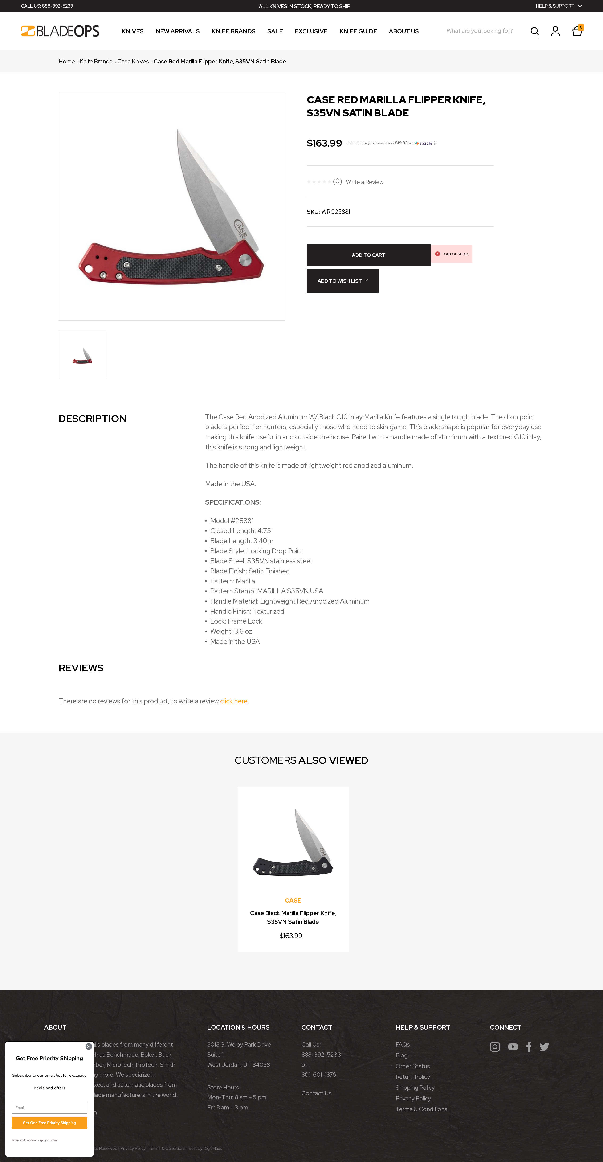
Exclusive (311, 32)
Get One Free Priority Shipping (49, 1122)
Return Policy (413, 1077)
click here (233, 701)
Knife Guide (358, 32)
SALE (275, 32)
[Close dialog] (88, 1046)
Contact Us (317, 1093)
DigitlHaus (212, 1148)
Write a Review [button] (364, 182)
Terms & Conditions (421, 1109)
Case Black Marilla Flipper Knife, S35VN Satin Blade (293, 917)
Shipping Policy (415, 1088)
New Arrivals (178, 32)
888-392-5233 (57, 6)
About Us (404, 32)
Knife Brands (234, 32)
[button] (391, 143)
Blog (402, 1055)
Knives (133, 32)
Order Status (413, 1066)
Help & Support (555, 6)
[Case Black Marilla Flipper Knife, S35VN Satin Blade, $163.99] (293, 842)
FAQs (403, 1044)
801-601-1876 (319, 1075)
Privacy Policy (413, 1098)
